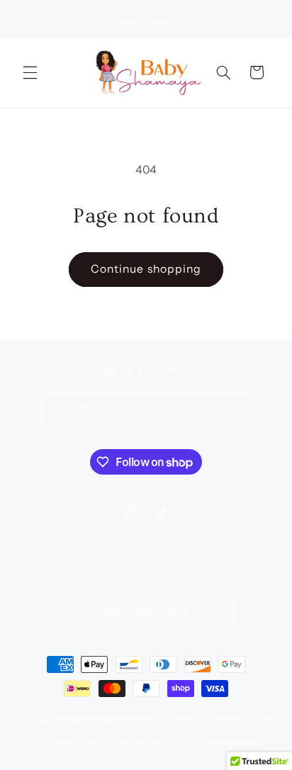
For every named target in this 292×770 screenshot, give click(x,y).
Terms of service (149, 742)
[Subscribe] (234, 409)
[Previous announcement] (27, 18)
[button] (29, 72)
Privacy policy (72, 742)
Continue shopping (146, 269)
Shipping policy (230, 742)
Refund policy (242, 719)
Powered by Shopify (157, 719)
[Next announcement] (265, 18)
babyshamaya (84, 719)
